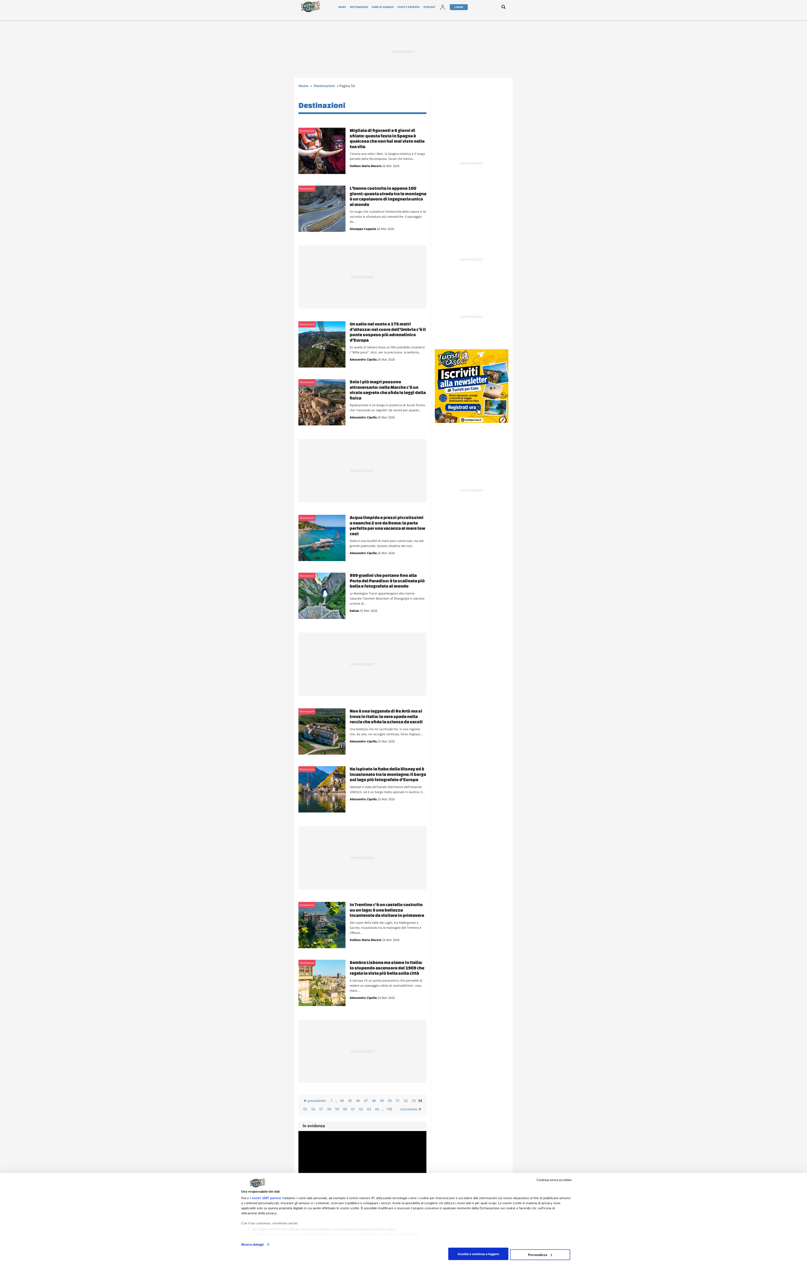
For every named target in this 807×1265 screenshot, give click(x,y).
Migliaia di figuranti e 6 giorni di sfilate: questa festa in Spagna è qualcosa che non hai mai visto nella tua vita (387, 138)
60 (345, 1109)
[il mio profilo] (442, 10)
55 (305, 1109)
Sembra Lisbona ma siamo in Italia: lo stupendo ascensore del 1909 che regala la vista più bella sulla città (387, 968)
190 (389, 1109)
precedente (316, 1100)
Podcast (429, 7)
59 (337, 1109)
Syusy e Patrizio (408, 7)
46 (358, 1100)
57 (321, 1109)
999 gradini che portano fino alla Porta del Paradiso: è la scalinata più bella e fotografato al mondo (387, 580)
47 (366, 1100)
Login (459, 7)
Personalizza (537, 1254)
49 (382, 1100)
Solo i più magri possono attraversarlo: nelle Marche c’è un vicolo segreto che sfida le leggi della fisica (388, 389)
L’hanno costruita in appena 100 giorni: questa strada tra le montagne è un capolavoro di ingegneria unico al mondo (388, 196)
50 (390, 1100)
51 (398, 1100)
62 (361, 1109)
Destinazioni (359, 7)
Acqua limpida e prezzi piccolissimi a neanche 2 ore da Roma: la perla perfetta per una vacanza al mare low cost (387, 525)
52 (406, 1100)
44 (342, 1100)
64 (377, 1109)
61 (353, 1109)
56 (313, 1109)
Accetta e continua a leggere (478, 1254)
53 (414, 1100)
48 (374, 1100)
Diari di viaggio (383, 7)
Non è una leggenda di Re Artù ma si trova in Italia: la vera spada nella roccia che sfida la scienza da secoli (386, 716)
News (342, 7)
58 (329, 1109)
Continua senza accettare (554, 1180)
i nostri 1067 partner (266, 1198)
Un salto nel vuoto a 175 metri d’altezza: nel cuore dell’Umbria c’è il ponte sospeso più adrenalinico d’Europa (388, 331)
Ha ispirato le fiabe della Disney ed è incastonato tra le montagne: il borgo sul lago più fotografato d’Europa (388, 774)
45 (350, 1100)
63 (369, 1109)
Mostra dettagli (252, 1244)
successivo (408, 1109)
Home (303, 86)
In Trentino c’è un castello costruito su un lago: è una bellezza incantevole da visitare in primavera (387, 910)
